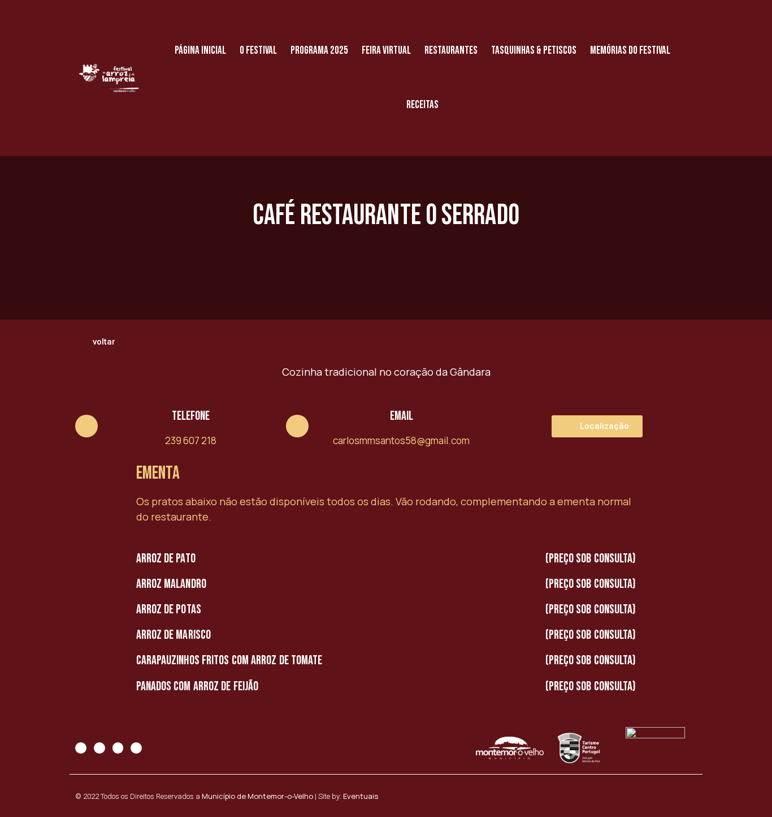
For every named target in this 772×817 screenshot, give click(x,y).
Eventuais (360, 796)
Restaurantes (451, 50)
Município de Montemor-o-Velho (257, 796)
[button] (99, 342)
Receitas (422, 104)
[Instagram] (99, 748)
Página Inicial (200, 50)
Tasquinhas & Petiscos (533, 50)
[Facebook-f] (80, 748)
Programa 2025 (319, 50)
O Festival (258, 50)
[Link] (136, 748)
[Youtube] (118, 748)
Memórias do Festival (630, 50)
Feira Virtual (386, 50)
